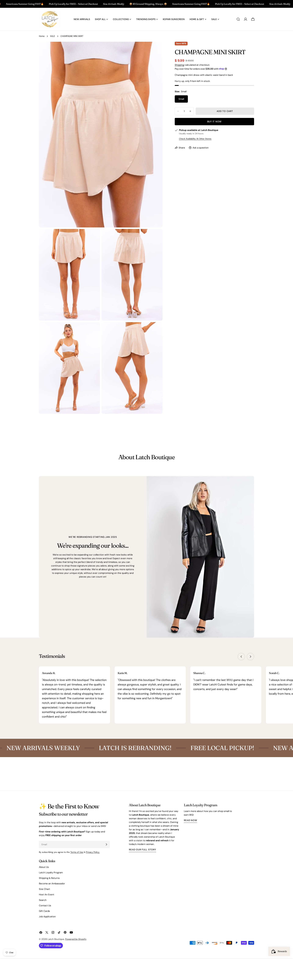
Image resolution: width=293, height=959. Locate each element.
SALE (52, 36)
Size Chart (44, 889)
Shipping (179, 64)
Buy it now (214, 121)
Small (181, 98)
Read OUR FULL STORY (142, 849)
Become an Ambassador (52, 883)
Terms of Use (76, 852)
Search (43, 900)
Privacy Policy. (93, 852)
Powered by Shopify (75, 939)
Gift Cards (44, 911)
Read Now (190, 820)
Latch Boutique (56, 939)
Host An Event (46, 894)
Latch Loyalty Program (51, 872)
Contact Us (45, 905)
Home (42, 36)
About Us (44, 867)
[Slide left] (241, 656)
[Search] (238, 19)
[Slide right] (250, 656)
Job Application (47, 916)
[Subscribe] (106, 844)
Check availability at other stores (195, 138)
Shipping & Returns (49, 878)
